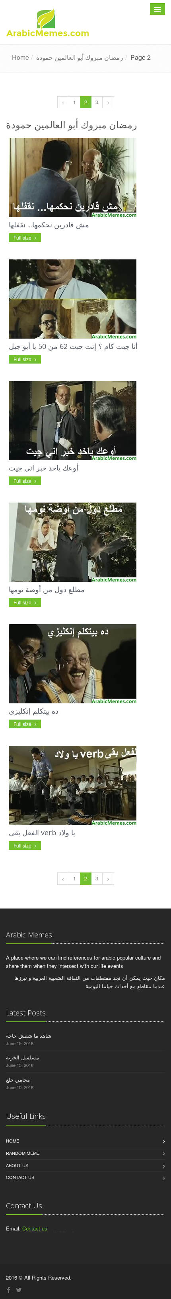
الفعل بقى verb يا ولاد (42, 832)
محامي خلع (18, 1079)
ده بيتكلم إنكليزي (33, 711)
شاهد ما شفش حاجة (28, 1035)
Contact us (20, 1177)
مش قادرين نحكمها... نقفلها (49, 224)
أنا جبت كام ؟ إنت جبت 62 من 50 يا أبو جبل (73, 346)
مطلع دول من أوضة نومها (47, 589)
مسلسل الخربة (22, 1057)
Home (12, 1140)
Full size (23, 237)
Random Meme (22, 1153)
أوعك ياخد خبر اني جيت (43, 467)
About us (17, 1165)
